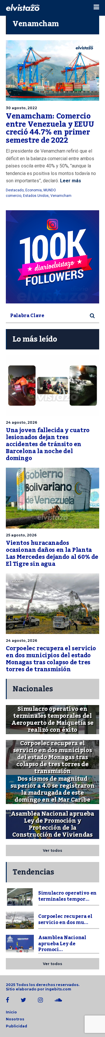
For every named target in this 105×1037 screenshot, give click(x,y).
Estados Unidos (36, 196)
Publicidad (16, 1026)
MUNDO (49, 190)
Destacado (15, 190)
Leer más (70, 180)
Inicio (11, 1012)
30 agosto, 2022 (21, 108)
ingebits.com (58, 989)
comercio (13, 196)
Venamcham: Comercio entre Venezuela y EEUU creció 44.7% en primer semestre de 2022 (50, 128)
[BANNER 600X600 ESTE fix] (52, 256)
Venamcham (60, 196)
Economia (33, 190)
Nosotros (15, 1019)
